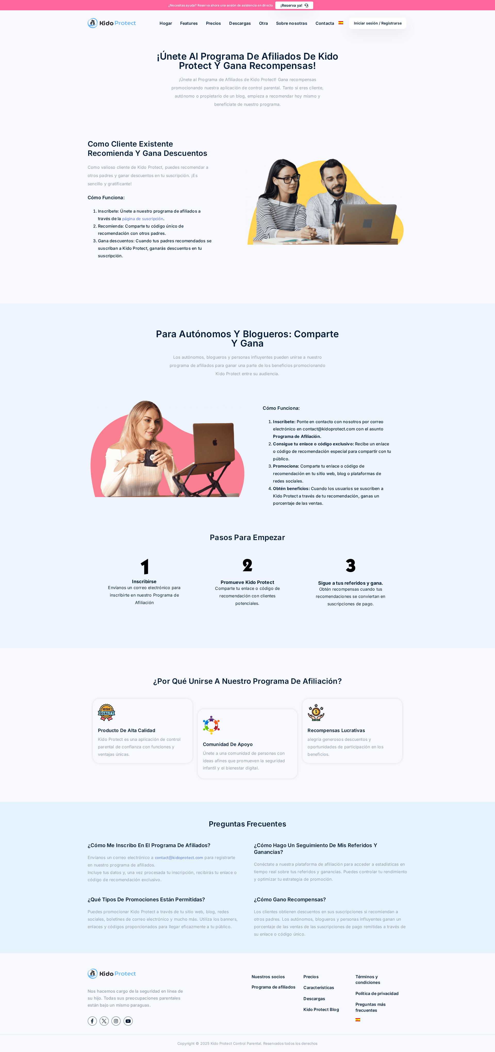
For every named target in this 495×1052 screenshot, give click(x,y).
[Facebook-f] (92, 1021)
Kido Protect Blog (321, 1009)
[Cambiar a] (379, 1019)
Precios (213, 23)
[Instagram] (116, 1021)
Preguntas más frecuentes (371, 1007)
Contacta (325, 23)
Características (318, 987)
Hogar (166, 23)
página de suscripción (142, 219)
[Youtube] (128, 1021)
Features (189, 23)
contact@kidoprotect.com (179, 858)
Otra (263, 23)
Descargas (240, 23)
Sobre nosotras (291, 23)
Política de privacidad (377, 993)
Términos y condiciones (368, 979)
